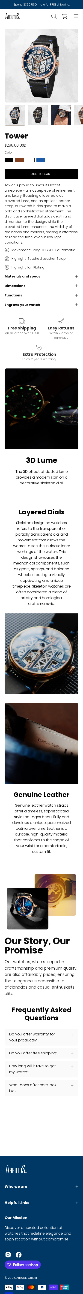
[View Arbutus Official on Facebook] (18, 1254)
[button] (53, 16)
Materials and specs (22, 276)
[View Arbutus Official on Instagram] (8, 1254)
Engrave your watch (22, 304)
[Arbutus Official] (13, 16)
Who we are (16, 1186)
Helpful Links (17, 1202)
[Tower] (15, 115)
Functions (13, 295)
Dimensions (15, 286)
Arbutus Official (27, 1278)
